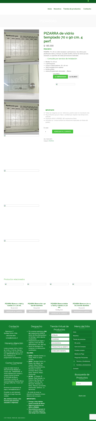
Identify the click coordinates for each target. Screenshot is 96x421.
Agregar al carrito (62, 131)
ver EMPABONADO (60, 77)
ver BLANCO (73, 77)
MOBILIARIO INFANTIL (59, 351)
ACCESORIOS (56, 343)
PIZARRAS (51, 141)
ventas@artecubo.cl (11, 338)
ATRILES (55, 335)
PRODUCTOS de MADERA (60, 347)
